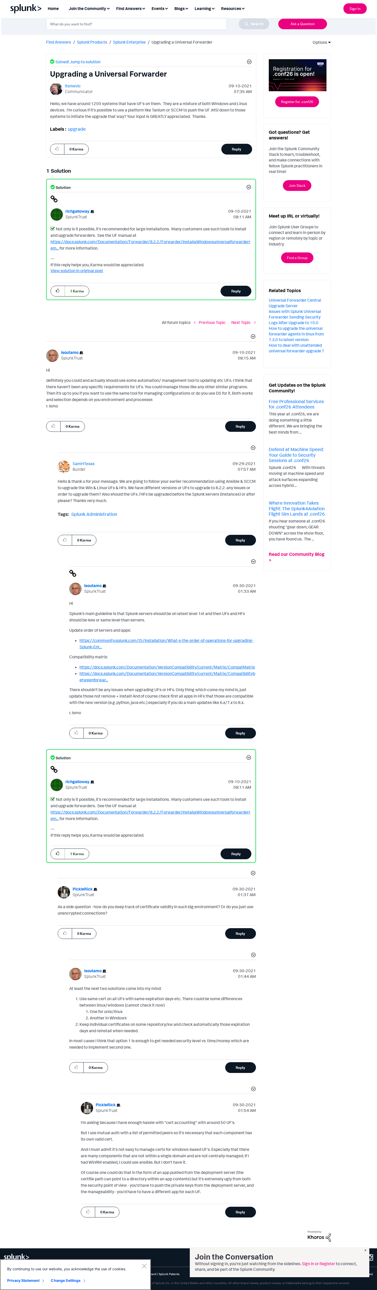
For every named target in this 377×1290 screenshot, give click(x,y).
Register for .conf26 (297, 101)
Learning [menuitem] (203, 8)
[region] (75, 1274)
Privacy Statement (23, 1280)
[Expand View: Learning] (213, 8)
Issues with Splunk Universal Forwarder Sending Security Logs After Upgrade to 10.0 (295, 317)
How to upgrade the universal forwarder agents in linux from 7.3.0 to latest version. (296, 334)
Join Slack (297, 185)
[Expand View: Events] (166, 8)
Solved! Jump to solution (78, 61)
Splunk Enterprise (129, 42)
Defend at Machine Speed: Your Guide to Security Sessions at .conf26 (296, 454)
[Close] (144, 1265)
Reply (236, 149)
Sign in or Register (318, 1263)
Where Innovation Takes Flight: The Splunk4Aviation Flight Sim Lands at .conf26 (297, 508)
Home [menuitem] (53, 8)
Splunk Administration (94, 514)
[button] (248, 62)
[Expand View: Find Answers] (143, 8)
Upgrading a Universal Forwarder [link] (182, 42)
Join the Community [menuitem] (87, 8)
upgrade (77, 129)
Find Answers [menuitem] (129, 8)
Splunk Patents (169, 1274)
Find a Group (297, 257)
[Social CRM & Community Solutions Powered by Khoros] (319, 1235)
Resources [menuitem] (231, 8)
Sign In (355, 8)
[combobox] (157, 24)
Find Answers (58, 42)
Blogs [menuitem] (179, 8)
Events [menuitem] (158, 8)
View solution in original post (77, 270)
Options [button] (318, 42)
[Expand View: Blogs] (186, 8)
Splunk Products (92, 42)
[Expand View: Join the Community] (108, 8)
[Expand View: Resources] (243, 8)
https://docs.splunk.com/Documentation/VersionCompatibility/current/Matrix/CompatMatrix (167, 667)
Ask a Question (303, 24)
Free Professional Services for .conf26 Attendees (296, 404)
